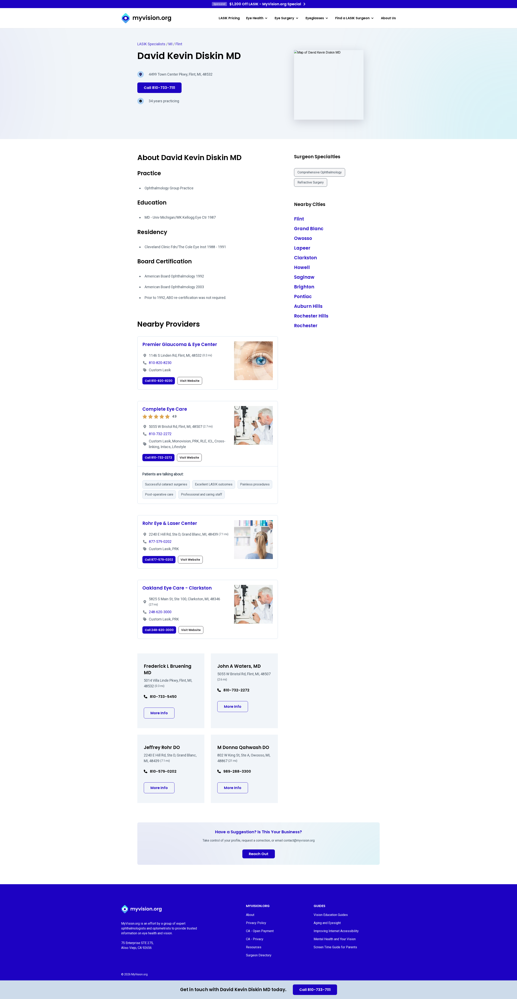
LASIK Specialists (151, 44)
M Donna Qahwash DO (243, 747)
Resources (253, 947)
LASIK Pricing (229, 18)
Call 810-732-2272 (158, 458)
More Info (162, 712)
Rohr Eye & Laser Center (169, 523)
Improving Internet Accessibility (336, 931)
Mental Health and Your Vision (335, 939)
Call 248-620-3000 (159, 630)
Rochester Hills (311, 316)
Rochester (305, 326)
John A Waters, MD (239, 666)
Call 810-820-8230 (158, 381)
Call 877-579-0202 (159, 560)
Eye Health (254, 18)
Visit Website (190, 381)
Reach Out (258, 853)
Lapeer (302, 248)
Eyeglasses (315, 18)
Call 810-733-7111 (315, 989)
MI (170, 44)
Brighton (304, 287)
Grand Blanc (309, 229)
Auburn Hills (308, 306)
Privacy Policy (256, 923)
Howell (302, 267)
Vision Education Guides (331, 915)
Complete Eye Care (164, 409)
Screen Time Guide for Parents (335, 947)
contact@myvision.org (299, 840)
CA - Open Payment (260, 931)
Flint (178, 44)
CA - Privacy (254, 939)
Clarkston (305, 258)
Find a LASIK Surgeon (352, 18)
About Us (388, 18)
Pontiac (303, 296)
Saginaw (304, 277)
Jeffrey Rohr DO (162, 747)
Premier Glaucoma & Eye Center (179, 344)
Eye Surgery (284, 18)
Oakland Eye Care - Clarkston (177, 588)
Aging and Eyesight (327, 923)
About (250, 915)
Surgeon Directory (258, 955)
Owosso (303, 238)
